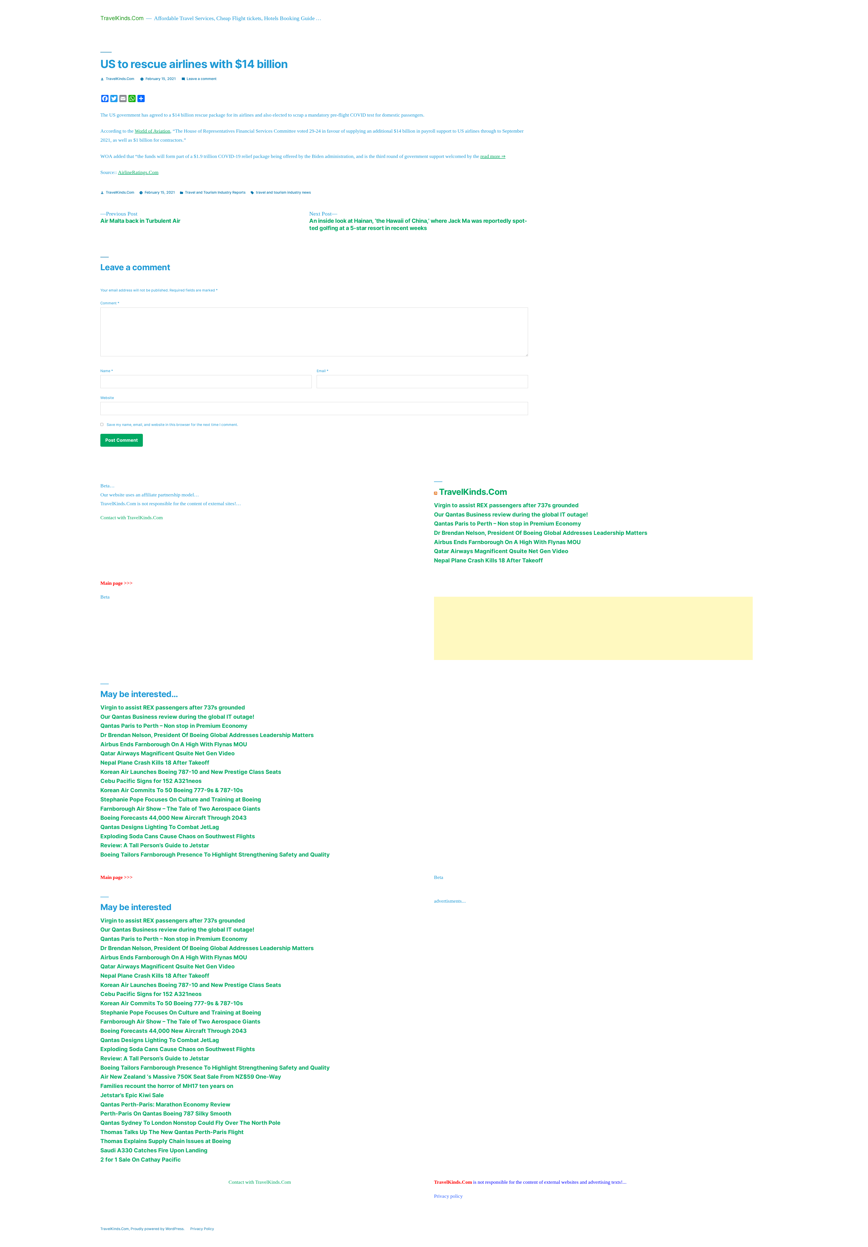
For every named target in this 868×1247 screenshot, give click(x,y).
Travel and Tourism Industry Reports (215, 192)
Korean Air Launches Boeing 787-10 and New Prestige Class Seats (190, 771)
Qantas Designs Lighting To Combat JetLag (159, 827)
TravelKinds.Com (122, 18)
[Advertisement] (569, 628)
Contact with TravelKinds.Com (131, 517)
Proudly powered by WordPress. (158, 1229)
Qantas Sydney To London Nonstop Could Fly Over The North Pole (190, 1122)
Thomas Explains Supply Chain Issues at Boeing (165, 1141)
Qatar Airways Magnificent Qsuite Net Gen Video (501, 551)
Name (106, 371)
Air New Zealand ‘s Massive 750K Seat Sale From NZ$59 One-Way (190, 1076)
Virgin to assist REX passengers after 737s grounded (506, 505)
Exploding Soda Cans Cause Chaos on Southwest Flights (177, 836)
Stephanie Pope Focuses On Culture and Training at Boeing (180, 799)
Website (107, 398)
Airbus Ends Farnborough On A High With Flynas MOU (507, 542)
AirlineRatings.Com (138, 172)
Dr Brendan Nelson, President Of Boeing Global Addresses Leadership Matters (540, 532)
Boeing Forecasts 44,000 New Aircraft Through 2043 (173, 817)
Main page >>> (116, 583)
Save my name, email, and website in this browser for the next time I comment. (172, 425)
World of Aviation (152, 131)
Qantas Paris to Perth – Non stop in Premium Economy (507, 523)
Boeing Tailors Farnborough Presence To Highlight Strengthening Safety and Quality (215, 854)
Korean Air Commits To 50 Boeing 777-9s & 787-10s (171, 790)
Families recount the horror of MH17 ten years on (166, 1086)
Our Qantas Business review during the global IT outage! (511, 514)
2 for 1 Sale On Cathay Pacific (140, 1159)
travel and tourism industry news (283, 192)
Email (322, 371)
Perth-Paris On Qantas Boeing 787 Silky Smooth (165, 1113)
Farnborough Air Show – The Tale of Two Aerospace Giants (180, 808)
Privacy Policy (202, 1229)
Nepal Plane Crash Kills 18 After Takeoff (488, 560)
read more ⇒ (492, 156)
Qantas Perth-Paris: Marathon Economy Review (165, 1104)
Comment (109, 303)
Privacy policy (448, 1196)
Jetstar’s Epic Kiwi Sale (132, 1095)
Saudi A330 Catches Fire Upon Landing (154, 1150)
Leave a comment (202, 79)
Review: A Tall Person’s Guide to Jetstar (154, 845)
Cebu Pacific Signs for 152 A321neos (151, 780)
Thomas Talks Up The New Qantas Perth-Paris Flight (172, 1132)
